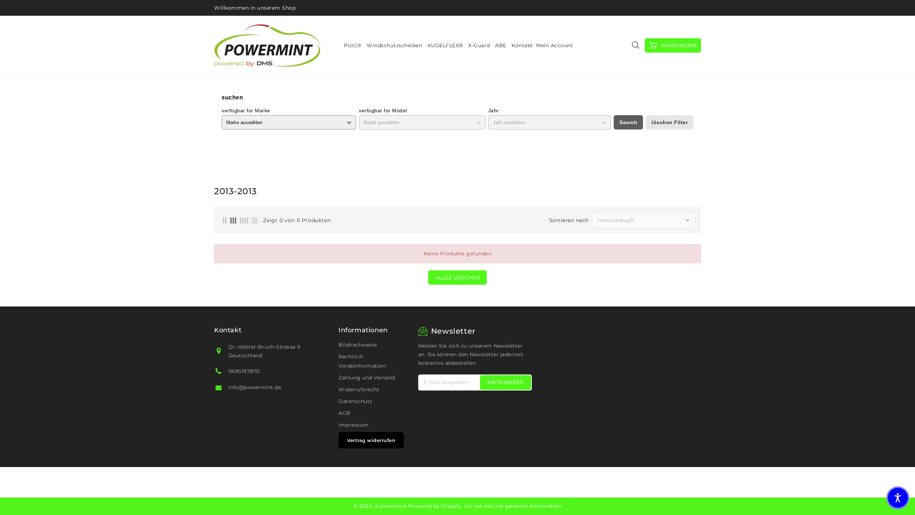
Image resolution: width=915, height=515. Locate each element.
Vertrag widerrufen (371, 440)
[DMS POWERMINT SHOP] (267, 45)
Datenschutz (355, 401)
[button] (897, 497)
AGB (344, 413)
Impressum (353, 425)
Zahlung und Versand (366, 377)
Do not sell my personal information (513, 506)
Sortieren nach (569, 220)
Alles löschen (457, 277)
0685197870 (244, 371)
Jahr (493, 110)
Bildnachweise (357, 345)
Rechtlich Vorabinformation (362, 361)
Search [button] (628, 122)
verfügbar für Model (383, 110)
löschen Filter (670, 122)
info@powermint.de (254, 387)
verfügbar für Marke (246, 110)
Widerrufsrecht (358, 389)
